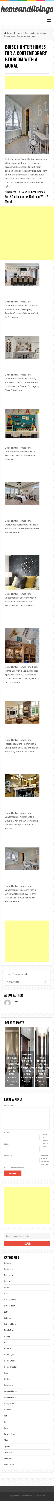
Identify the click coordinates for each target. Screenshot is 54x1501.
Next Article (13, 981)
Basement (8, 1269)
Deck (6, 1293)
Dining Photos (10, 1299)
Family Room (9, 1330)
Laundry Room (10, 1397)
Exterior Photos (10, 1324)
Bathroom (8, 1275)
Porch (6, 1428)
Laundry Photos (10, 1391)
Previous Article (20, 973)
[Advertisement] (27, 233)
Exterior (7, 1318)
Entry (6, 1312)
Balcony (7, 1263)
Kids (6, 1373)
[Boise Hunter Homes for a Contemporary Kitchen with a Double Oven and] (22, 785)
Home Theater (10, 1367)
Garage (7, 1336)
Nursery (7, 1409)
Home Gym (9, 1354)
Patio (6, 1416)
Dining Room (9, 1306)
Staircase (8, 1452)
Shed (6, 1440)
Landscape (8, 1385)
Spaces (7, 1446)
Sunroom (8, 1458)
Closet (7, 1287)
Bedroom (18, 33)
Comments (9, 1105)
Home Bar (8, 1348)
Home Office (9, 1361)
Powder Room (10, 1434)
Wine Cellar (9, 1464)
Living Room (9, 1403)
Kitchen (7, 1379)
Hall (6, 1342)
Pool (6, 1422)
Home (9, 33)
